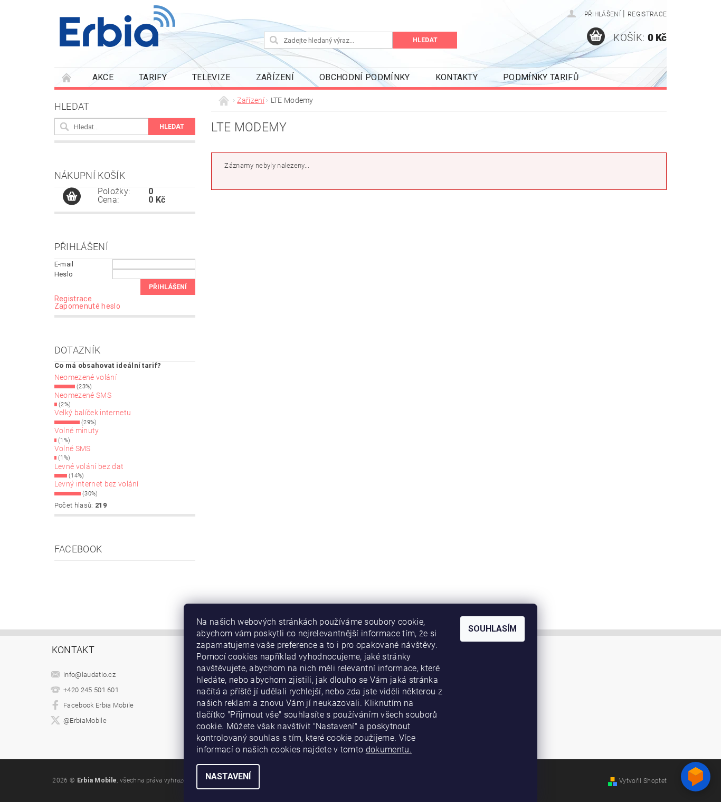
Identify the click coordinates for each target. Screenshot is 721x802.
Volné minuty (76, 430)
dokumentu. (389, 749)
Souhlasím (492, 629)
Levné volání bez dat (89, 466)
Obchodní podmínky (364, 77)
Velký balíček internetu (92, 412)
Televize (211, 77)
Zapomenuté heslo (87, 306)
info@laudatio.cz (89, 675)
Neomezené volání (85, 377)
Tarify (153, 77)
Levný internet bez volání (96, 484)
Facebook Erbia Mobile (98, 705)
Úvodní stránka (67, 77)
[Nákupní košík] (72, 196)
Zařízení (275, 77)
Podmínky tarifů (540, 77)
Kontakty (456, 77)
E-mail (64, 264)
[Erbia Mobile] (117, 26)
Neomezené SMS (82, 395)
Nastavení (228, 776)
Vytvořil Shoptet (643, 781)
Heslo (63, 274)
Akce (102, 77)
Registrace (647, 14)
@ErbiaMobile (85, 720)
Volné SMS (72, 448)
